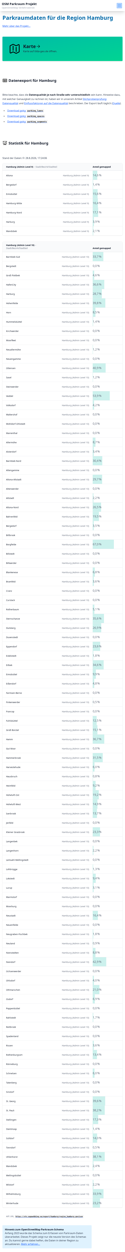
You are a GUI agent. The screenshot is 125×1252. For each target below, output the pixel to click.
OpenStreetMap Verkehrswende (18, 7)
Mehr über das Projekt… (16, 26)
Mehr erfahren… (30, 1244)
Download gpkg (25, 110)
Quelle (116, 103)
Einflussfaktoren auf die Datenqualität (46, 103)
